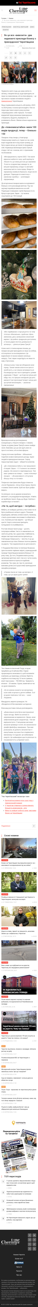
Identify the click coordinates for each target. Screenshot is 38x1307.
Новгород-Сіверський (20, 27)
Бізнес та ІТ (19, 1259)
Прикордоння (6, 27)
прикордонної (6, 101)
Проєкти (19, 1271)
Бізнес (32, 27)
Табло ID (19, 1267)
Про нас (19, 1275)
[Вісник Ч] (19, 1263)
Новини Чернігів (19, 1255)
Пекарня (5, 30)
